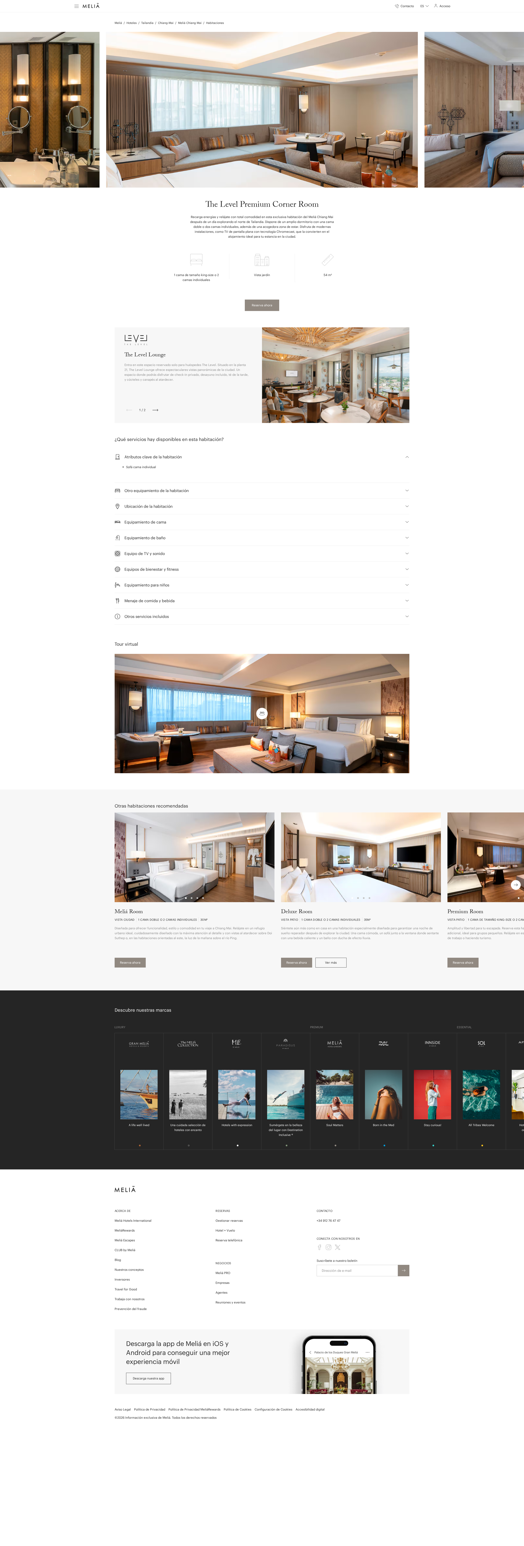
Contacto (324, 1211)
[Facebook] (319, 1247)
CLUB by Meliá (125, 1250)
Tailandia (147, 23)
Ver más (331, 962)
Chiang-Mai (166, 23)
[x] (337, 1247)
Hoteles (131, 23)
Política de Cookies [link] (237, 1409)
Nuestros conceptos (129, 1270)
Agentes (221, 1292)
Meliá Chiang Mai (190, 23)
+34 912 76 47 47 (328, 1221)
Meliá (118, 23)
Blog (118, 1260)
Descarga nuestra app (148, 1378)
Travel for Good (126, 1289)
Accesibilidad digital (310, 1409)
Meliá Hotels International (133, 1221)
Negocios (223, 1263)
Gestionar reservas (229, 1221)
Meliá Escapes (125, 1240)
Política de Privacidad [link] (149, 1409)
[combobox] (424, 6)
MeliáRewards (125, 1230)
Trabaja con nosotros (130, 1299)
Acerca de (123, 1211)
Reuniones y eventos (230, 1302)
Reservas (223, 1211)
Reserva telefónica (229, 1240)
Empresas (222, 1283)
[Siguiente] (155, 410)
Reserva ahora (262, 305)
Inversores (122, 1279)
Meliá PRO (223, 1273)
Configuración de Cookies (273, 1409)
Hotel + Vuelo (225, 1230)
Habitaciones (215, 23)
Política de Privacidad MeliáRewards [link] (194, 1409)
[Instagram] (328, 1247)
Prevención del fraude (131, 1309)
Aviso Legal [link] (123, 1409)
